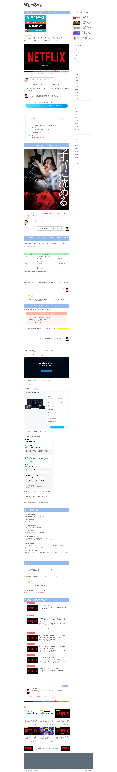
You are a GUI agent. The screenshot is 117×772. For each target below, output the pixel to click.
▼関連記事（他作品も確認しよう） (40, 137)
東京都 (76, 117)
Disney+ (77, 49)
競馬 (76, 142)
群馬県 (76, 145)
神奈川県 (77, 129)
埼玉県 (76, 86)
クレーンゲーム (78, 58)
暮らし (77, 1)
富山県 (76, 95)
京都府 (76, 74)
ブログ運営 (58, 1)
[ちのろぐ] (33, 7)
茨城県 (76, 151)
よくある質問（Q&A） (37, 132)
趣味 (82, 1)
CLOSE (62, 118)
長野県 (76, 157)
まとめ (33, 135)
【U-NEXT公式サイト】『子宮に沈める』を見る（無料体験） (46, 105)
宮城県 (76, 92)
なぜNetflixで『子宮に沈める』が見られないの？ (42, 122)
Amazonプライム (28, 261)
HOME (51, 1)
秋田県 (76, 139)
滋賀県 (76, 123)
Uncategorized (78, 52)
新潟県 (76, 111)
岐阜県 (76, 105)
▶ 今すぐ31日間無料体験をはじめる (32, 384)
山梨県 (76, 102)
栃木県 (76, 120)
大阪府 (76, 89)
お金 (76, 55)
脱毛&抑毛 (77, 148)
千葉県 (76, 83)
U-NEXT (26, 258)
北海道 (76, 80)
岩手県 (76, 108)
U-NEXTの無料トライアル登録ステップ (41, 129)
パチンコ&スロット (79, 64)
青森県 (76, 163)
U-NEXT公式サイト (41, 380)
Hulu (25, 263)
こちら (35, 274)
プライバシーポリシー (28, 770)
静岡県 (76, 166)
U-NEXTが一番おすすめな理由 (39, 127)
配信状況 (77, 154)
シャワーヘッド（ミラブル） (81, 61)
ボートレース (78, 71)
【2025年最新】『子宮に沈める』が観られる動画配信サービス (46, 125)
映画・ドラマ (70, 1)
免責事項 (35, 770)
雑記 (87, 1)
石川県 (76, 126)
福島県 (76, 136)
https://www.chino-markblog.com (38, 696)
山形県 (76, 98)
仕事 (64, 1)
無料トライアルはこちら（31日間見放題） (35, 592)
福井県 (76, 132)
